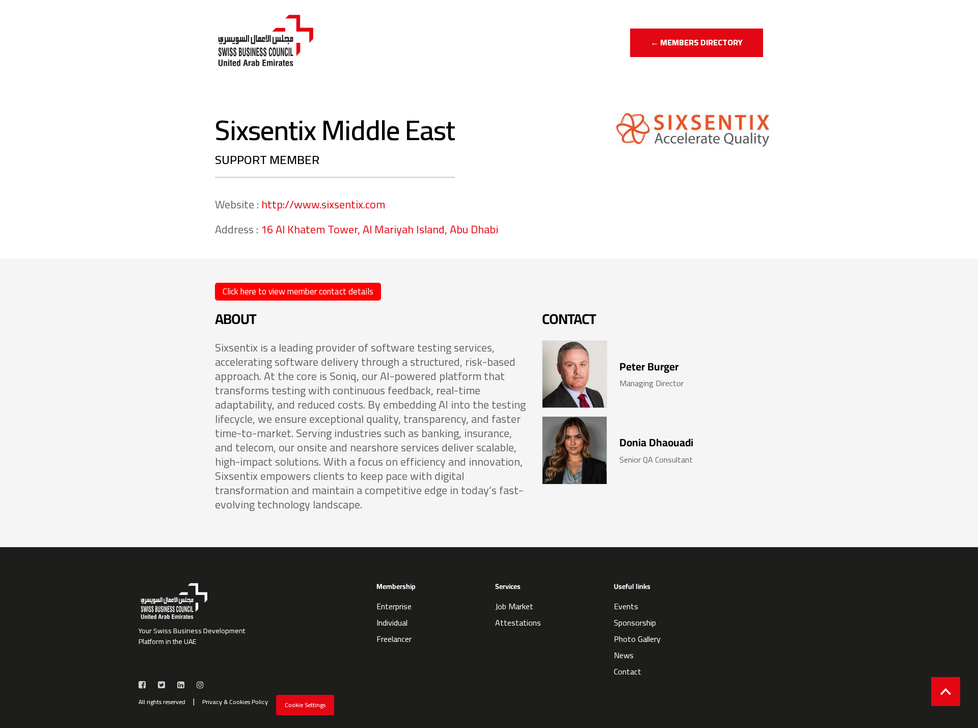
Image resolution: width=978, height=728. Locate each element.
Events (626, 606)
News (624, 655)
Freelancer (394, 638)
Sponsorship (635, 622)
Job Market (514, 606)
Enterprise (394, 606)
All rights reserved (162, 702)
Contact (627, 671)
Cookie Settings (305, 705)
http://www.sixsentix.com (323, 204)
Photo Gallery (637, 638)
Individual (392, 622)
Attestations (518, 622)
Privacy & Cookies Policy (235, 702)
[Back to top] (945, 691)
